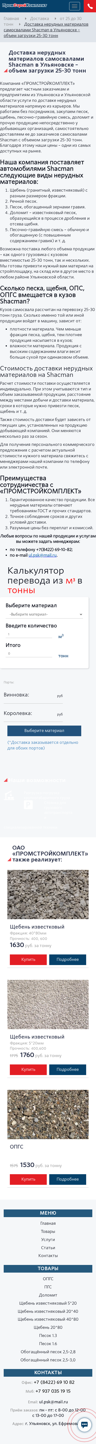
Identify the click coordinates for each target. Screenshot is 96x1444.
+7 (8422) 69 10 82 (54, 1382)
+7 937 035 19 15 (53, 1391)
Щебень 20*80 (48, 1327)
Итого (13, 645)
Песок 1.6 (48, 1343)
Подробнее (68, 959)
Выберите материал (31, 605)
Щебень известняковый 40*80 (48, 1319)
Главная (48, 1223)
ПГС (48, 1287)
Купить (28, 959)
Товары (48, 1231)
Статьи (48, 1247)
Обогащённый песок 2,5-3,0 (48, 1360)
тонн (63, 656)
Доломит (48, 1295)
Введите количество (31, 626)
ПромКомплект (24, 5)
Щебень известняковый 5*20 (48, 1303)
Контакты (48, 1255)
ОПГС (48, 1279)
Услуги (48, 1239)
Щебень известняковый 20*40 (48, 1311)
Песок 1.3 (48, 1335)
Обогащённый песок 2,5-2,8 (48, 1352)
